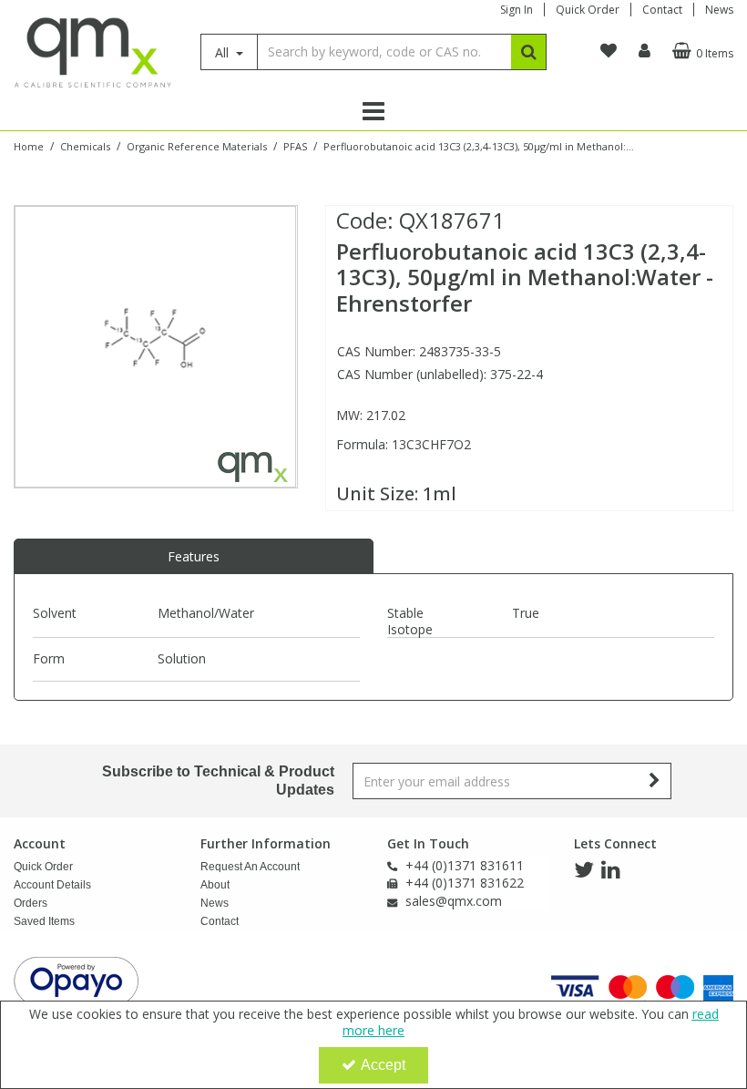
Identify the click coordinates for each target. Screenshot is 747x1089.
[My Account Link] (644, 51)
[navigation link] (608, 51)
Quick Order (587, 9)
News (719, 9)
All (223, 52)
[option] (155, 347)
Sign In (516, 9)
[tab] (194, 557)
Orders (30, 903)
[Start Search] (529, 52)
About (215, 884)
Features (194, 556)
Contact (662, 9)
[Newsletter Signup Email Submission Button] (655, 781)
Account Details (52, 884)
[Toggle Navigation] (373, 111)
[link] (584, 870)
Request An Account (250, 866)
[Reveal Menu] (373, 111)
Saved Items (44, 921)
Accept (383, 1065)
